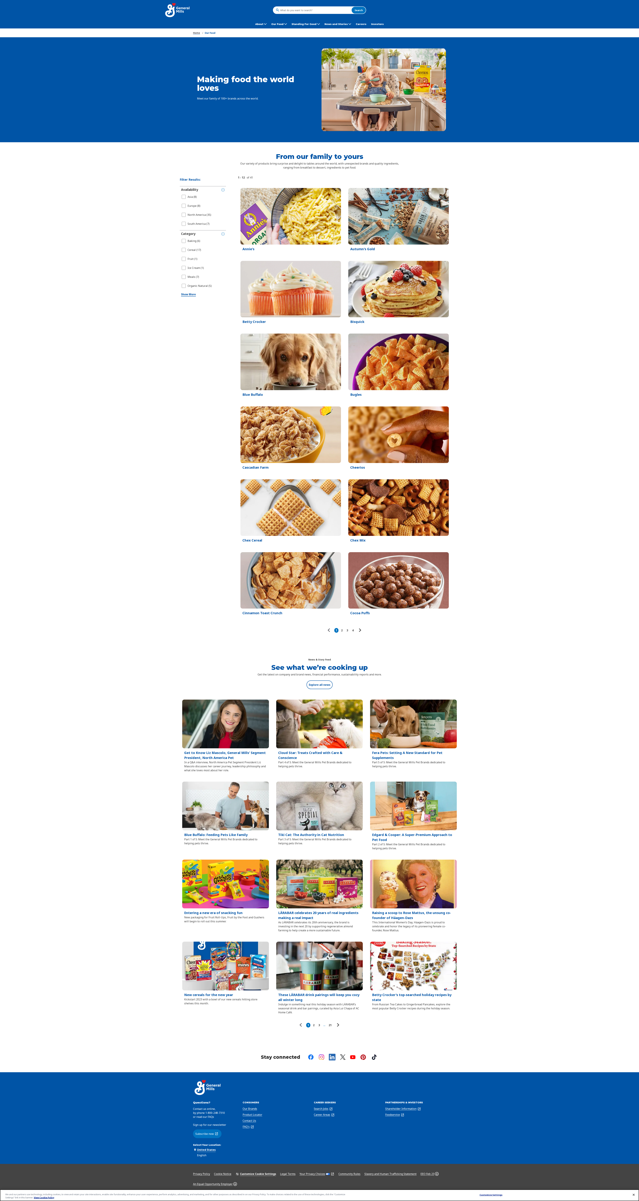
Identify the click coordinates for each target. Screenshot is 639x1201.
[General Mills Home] (178, 10)
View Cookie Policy (44, 1197)
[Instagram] (321, 1057)
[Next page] (359, 630)
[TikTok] (374, 1057)
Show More (188, 294)
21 (330, 1025)
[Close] (633, 1195)
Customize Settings (491, 1194)
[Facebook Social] (311, 1057)
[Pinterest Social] (363, 1057)
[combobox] (315, 10)
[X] (343, 1057)
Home (196, 32)
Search (359, 10)
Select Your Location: (207, 1144)
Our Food (210, 32)
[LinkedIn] (332, 1057)
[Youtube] (352, 1057)
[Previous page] (329, 630)
